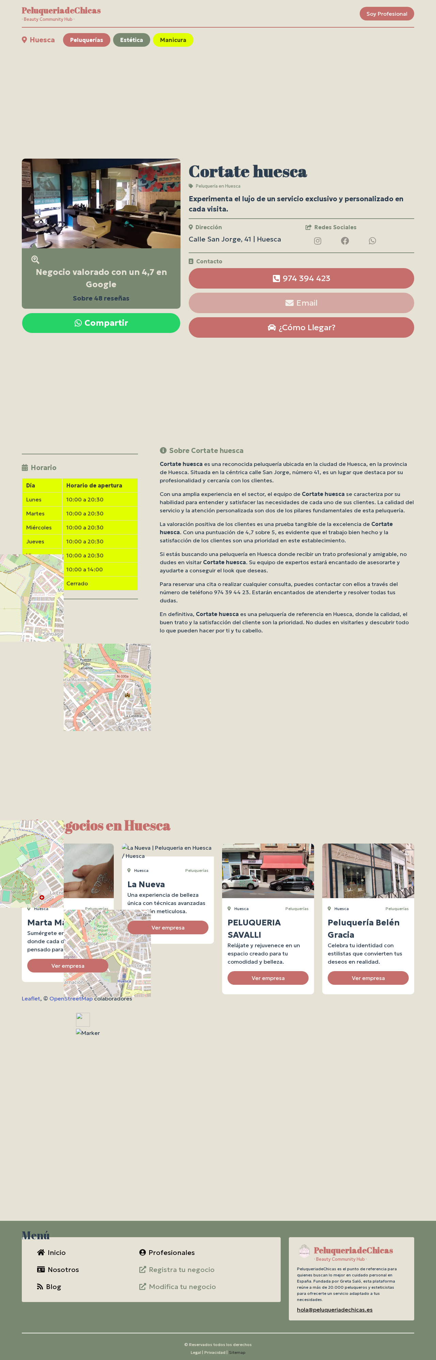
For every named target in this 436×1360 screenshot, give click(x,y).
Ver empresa (67, 965)
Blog (53, 1286)
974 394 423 (306, 278)
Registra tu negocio (182, 1269)
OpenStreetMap (71, 998)
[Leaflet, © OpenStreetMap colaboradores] (80, 663)
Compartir (106, 323)
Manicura (173, 39)
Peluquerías (86, 39)
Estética (131, 39)
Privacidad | (216, 1352)
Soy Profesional (387, 13)
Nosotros (63, 1269)
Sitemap (237, 1352)
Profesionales (172, 1252)
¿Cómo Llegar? (307, 327)
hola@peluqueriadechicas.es (335, 1309)
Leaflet (31, 998)
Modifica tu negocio (182, 1286)
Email (306, 303)
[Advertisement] (218, 102)
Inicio (57, 1252)
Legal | (197, 1352)
